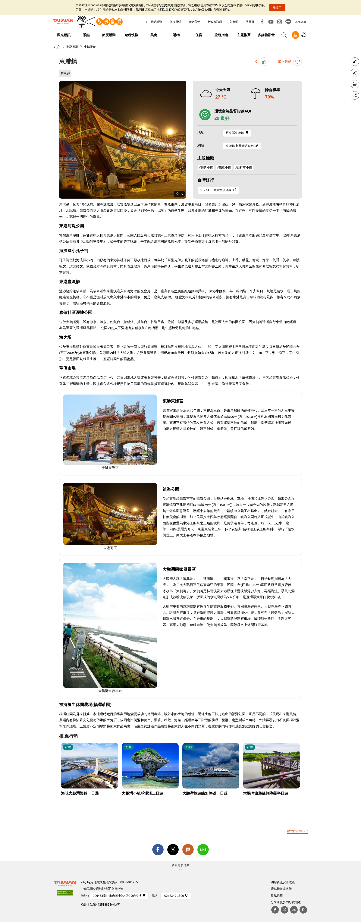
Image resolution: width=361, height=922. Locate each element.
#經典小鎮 (206, 167)
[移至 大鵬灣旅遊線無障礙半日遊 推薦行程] (271, 765)
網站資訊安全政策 (283, 882)
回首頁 (250, 21)
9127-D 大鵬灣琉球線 (215, 190)
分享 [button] (355, 95)
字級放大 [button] (355, 73)
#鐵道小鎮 (224, 167)
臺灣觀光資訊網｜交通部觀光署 (63, 21)
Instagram (279, 21)
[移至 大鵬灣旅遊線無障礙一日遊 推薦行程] (210, 765)
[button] (180, 867)
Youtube (271, 21)
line (203, 849)
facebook (158, 849)
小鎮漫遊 (90, 46)
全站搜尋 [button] (284, 35)
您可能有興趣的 (304, 35)
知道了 (277, 7)
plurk (303, 910)
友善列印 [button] (355, 84)
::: (146, 21)
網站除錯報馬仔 (297, 831)
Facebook (262, 21)
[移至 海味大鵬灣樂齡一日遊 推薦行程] (89, 765)
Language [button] (300, 21)
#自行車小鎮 (243, 167)
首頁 (58, 46)
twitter (173, 849)
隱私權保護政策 (281, 888)
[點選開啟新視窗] (65, 894)
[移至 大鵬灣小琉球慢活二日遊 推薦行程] (150, 765)
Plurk (188, 849)
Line (294, 910)
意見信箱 (277, 895)
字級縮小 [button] (355, 61)
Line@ (288, 21)
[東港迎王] (122, 140)
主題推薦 (72, 46)
